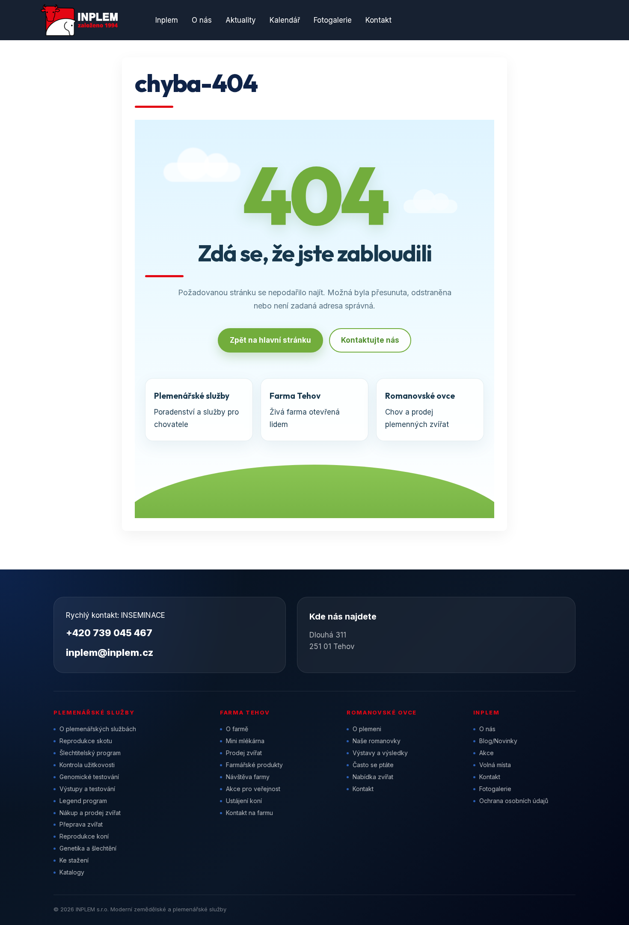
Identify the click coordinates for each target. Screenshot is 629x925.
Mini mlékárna (245, 740)
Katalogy (71, 872)
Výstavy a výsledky (380, 752)
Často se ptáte (373, 764)
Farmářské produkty (254, 764)
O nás (202, 20)
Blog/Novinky (498, 740)
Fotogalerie (333, 20)
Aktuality (240, 20)
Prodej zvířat (244, 752)
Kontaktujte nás (370, 340)
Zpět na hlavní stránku (270, 340)
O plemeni (367, 728)
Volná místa (495, 764)
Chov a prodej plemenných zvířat (420, 409)
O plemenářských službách (97, 728)
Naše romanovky (377, 740)
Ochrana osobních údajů (513, 800)
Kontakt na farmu (249, 812)
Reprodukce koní (84, 836)
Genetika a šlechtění (87, 848)
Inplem (166, 20)
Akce (486, 752)
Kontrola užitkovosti (87, 764)
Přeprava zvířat (81, 824)
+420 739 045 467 (109, 632)
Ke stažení (74, 860)
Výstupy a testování (87, 788)
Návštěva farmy (248, 776)
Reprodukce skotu (85, 740)
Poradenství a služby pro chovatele (196, 409)
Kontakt (378, 20)
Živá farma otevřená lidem (305, 409)
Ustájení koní (244, 800)
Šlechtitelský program (90, 752)
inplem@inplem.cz (109, 652)
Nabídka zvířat (373, 776)
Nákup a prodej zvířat (90, 812)
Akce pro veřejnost (253, 788)
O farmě (237, 728)
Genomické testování (89, 776)
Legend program (83, 800)
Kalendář (285, 20)
